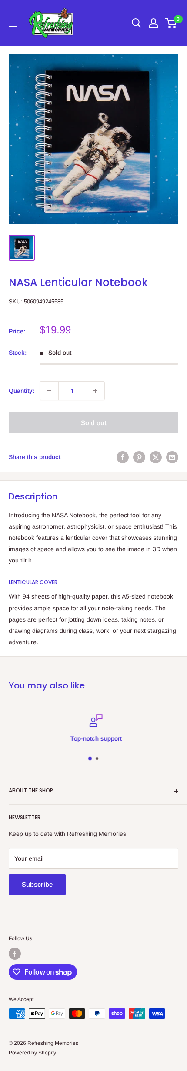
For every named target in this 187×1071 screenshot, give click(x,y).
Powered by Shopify (32, 1053)
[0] (171, 23)
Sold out (94, 422)
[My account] (153, 23)
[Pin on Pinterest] (139, 457)
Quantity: (21, 390)
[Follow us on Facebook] (15, 954)
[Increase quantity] (95, 391)
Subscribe (37, 884)
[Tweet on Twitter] (156, 457)
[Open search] (136, 23)
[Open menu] (13, 23)
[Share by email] (172, 457)
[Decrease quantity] (49, 391)
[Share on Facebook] (123, 457)
